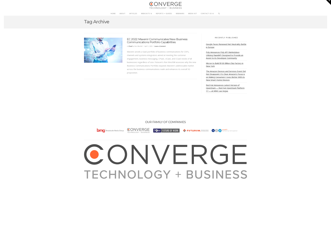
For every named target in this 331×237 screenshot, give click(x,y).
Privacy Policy (93, 191)
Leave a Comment (160, 46)
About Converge (94, 180)
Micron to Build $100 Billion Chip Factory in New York (224, 64)
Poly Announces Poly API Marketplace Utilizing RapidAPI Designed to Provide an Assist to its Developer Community (224, 55)
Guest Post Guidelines (97, 194)
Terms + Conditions (96, 187)
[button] (328, 2)
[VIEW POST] (103, 50)
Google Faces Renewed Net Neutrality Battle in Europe (226, 45)
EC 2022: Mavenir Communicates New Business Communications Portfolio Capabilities (157, 41)
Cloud (130, 46)
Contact (90, 198)
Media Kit (91, 184)
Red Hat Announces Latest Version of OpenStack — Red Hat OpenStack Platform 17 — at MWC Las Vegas (225, 88)
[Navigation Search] (219, 12)
